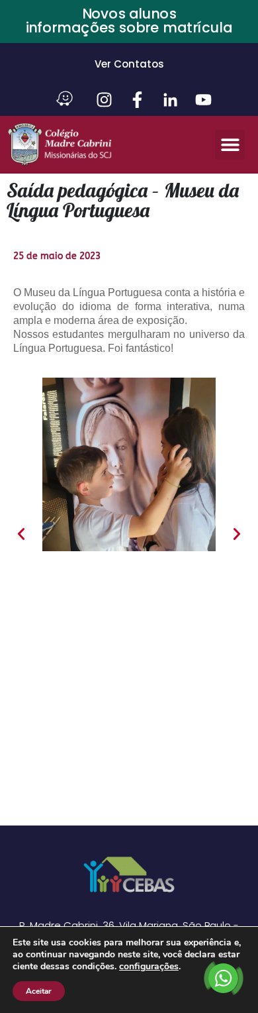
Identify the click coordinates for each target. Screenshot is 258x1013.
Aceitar (39, 991)
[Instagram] (104, 99)
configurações (149, 967)
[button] (230, 145)
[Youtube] (203, 99)
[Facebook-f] (137, 99)
